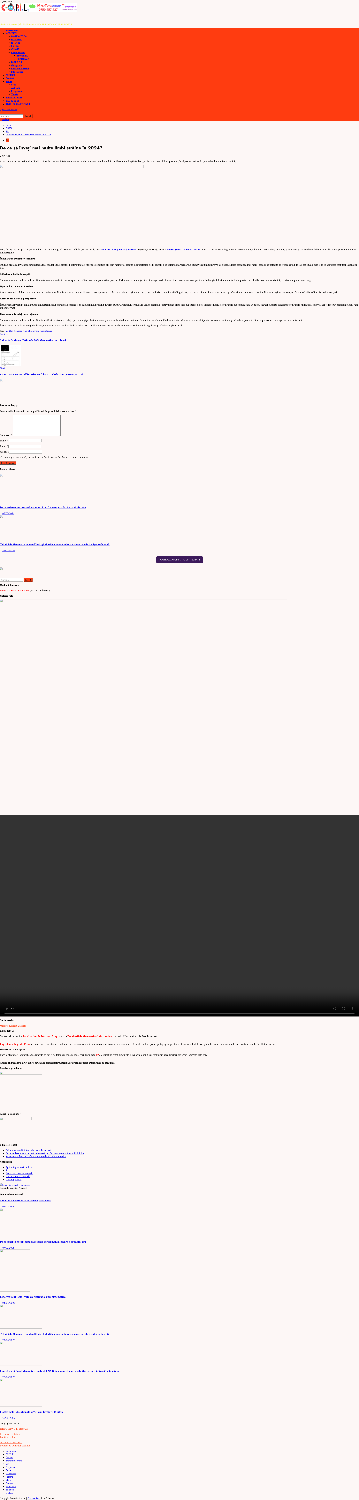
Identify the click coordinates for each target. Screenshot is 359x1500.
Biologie (9, 1483)
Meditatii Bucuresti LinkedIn (13, 1025)
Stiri (13, 84)
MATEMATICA (19, 36)
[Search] (1, 112)
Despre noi (12, 30)
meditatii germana (31, 331)
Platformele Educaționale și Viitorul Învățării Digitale (31, 1412)
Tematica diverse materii (19, 1173)
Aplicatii (15, 88)
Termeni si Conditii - (11, 1442)
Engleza (9, 1493)
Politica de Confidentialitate (15, 1445)
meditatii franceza (14, 331)
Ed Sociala (11, 1489)
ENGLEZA (22, 55)
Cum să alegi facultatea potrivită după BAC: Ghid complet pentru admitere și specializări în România (59, 1371)
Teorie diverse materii (18, 1176)
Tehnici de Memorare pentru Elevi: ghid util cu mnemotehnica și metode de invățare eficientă (55, 544)
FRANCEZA (23, 59)
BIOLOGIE (17, 62)
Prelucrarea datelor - (11, 1434)
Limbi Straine (18, 52)
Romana (9, 1476)
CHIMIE (15, 49)
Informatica (17, 71)
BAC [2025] (12, 100)
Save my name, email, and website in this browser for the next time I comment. (45, 457)
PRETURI (10, 75)
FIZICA (15, 46)
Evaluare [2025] (14, 97)
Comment (6, 435)
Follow (5, 119)
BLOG (9, 81)
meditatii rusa (46, 331)
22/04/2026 (8, 1377)
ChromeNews (34, 1498)
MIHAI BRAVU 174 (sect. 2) (14, 1428)
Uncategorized (13, 1179)
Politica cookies (8, 1437)
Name (4, 440)
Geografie (16, 65)
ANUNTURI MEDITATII (18, 104)
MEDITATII (11, 33)
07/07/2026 (8, 513)
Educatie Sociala (20, 68)
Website (4, 451)
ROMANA (16, 39)
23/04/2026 (8, 550)
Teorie (14, 94)
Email (4, 446)
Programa (16, 91)
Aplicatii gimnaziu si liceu (19, 1167)
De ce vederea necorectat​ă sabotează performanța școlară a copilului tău (43, 507)
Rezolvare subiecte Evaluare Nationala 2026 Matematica (36, 1156)
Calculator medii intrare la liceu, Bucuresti (28, 1150)
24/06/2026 (8, 1303)
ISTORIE (15, 42)
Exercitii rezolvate (14, 1460)
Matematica (11, 1473)
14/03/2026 (8, 1418)
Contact (10, 78)
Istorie (8, 1480)
